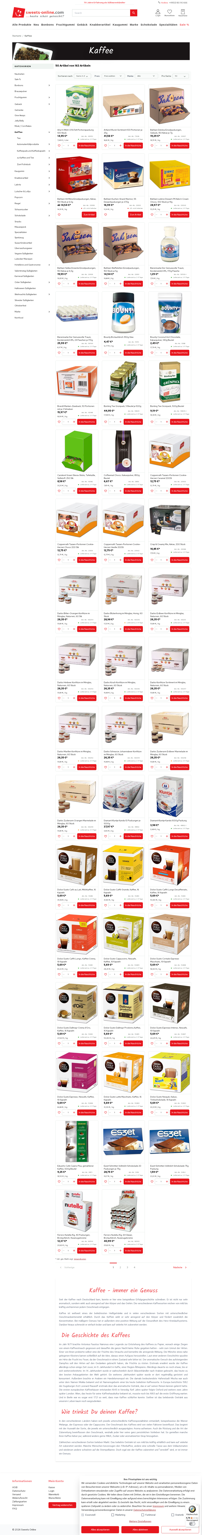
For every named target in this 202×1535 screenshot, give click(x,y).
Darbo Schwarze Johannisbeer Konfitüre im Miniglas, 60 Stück (123, 753)
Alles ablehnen (140, 1529)
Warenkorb (54, 1494)
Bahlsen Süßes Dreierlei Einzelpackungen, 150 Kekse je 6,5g (76, 269)
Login (51, 1490)
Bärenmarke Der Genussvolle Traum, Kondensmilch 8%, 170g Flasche (167, 269)
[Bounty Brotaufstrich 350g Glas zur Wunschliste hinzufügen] (105, 353)
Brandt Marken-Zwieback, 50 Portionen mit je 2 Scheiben (75, 407)
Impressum (158, 1506)
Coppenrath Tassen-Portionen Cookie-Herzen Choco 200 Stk (75, 546)
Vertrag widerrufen (62, 1505)
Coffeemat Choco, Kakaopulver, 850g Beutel (122, 476)
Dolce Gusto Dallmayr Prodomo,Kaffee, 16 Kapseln (122, 1029)
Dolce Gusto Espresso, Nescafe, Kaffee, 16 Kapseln (75, 1098)
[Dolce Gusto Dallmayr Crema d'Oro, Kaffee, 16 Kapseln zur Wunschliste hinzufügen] (59, 1043)
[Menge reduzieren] (64, 145)
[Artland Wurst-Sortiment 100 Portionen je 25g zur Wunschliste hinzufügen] (105, 145)
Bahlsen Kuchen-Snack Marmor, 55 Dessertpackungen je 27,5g (120, 200)
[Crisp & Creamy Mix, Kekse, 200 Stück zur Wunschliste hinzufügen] (152, 560)
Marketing (120, 1514)
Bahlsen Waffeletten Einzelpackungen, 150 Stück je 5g (122, 269)
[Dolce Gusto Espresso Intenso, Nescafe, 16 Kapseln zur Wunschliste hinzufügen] (152, 1043)
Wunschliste (55, 1498)
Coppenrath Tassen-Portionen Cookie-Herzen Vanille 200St (122, 546)
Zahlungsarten (19, 1501)
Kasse (52, 1487)
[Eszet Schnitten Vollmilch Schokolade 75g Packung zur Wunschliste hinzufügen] (152, 1181)
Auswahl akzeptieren (180, 1529)
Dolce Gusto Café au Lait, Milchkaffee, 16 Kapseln (76, 891)
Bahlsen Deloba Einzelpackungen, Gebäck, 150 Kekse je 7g (166, 131)
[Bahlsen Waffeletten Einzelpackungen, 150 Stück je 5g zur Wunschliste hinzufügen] (105, 283)
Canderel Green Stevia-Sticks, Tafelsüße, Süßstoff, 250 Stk (76, 476)
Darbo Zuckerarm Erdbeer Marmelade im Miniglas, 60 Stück (169, 753)
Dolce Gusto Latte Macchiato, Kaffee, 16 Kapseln (123, 1098)
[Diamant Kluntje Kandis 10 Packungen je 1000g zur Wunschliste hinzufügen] (105, 836)
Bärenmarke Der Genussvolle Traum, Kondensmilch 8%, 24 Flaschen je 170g (75, 338)
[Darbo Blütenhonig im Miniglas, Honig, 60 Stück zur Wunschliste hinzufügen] (105, 629)
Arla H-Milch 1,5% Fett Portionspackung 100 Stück (75, 131)
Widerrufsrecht (20, 1498)
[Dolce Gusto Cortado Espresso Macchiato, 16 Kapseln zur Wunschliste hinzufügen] (152, 974)
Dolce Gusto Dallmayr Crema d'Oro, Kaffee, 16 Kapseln (74, 1029)
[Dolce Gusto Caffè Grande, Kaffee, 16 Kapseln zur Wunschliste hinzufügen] (105, 905)
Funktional (150, 1514)
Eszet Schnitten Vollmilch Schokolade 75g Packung (169, 1167)
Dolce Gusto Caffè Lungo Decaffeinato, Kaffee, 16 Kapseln (169, 891)
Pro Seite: (166, 76)
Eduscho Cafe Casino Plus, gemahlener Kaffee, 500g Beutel (75, 1167)
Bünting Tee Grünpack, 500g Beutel (167, 406)
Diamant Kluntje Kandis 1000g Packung (168, 820)
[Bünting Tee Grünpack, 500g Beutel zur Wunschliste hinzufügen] (152, 422)
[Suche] (133, 12)
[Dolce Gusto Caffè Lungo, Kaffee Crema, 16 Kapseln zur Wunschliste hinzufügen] (59, 974)
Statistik (179, 1514)
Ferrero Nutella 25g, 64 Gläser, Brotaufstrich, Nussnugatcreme (118, 1236)
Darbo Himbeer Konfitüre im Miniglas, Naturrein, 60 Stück (74, 684)
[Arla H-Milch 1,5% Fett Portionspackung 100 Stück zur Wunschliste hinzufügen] (59, 145)
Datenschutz (18, 1490)
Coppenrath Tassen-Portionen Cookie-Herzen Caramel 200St (168, 476)
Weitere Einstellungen (140, 1521)
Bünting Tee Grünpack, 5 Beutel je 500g (122, 406)
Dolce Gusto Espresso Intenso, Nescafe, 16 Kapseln (168, 1029)
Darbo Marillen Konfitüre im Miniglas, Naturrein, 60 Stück (74, 753)
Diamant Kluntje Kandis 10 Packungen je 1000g (122, 822)
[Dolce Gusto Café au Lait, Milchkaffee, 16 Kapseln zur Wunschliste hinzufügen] (59, 905)
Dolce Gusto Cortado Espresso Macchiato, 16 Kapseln (164, 960)
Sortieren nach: (65, 76)
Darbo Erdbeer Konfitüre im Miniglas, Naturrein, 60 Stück (167, 615)
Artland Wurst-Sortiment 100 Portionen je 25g (123, 131)
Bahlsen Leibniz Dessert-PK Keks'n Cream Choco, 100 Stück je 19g (169, 200)
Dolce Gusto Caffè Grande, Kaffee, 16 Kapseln (121, 891)
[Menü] (197, 1505)
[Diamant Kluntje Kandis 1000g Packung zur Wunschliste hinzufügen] (152, 836)
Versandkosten (80, 1259)
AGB (14, 1487)
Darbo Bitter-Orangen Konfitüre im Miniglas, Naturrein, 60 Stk (73, 615)
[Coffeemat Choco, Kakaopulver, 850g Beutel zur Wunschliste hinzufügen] (105, 491)
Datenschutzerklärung (144, 1509)
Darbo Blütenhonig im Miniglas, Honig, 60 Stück (123, 615)
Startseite (16, 35)
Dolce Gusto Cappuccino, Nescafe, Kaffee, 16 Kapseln (120, 960)
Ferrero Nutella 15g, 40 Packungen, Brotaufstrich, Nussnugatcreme (73, 1236)
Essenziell (90, 1514)
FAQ (14, 1508)
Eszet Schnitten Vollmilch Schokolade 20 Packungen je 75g (122, 1167)
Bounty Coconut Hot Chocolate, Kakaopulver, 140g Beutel (165, 338)
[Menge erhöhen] (74, 145)
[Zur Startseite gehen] (38, 13)
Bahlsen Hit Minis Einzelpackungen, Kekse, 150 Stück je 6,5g (76, 200)
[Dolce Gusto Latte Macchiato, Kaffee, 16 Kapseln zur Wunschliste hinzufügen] (105, 1112)
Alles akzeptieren (100, 1529)
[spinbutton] (69, 145)
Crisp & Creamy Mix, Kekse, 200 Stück (167, 544)
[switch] (192, 1524)
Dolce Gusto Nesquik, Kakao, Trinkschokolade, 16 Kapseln (163, 1098)
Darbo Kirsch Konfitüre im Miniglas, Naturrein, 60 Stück (120, 684)
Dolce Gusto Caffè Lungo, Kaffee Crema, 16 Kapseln (76, 960)
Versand (16, 1494)
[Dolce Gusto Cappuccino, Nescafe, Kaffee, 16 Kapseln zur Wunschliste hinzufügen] (105, 974)
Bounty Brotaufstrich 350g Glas (118, 337)
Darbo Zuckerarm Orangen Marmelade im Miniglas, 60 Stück (76, 822)
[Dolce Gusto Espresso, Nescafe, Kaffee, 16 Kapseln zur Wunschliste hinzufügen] (59, 1112)
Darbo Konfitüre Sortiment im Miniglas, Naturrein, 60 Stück (168, 684)
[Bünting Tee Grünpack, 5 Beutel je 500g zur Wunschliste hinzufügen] (105, 422)
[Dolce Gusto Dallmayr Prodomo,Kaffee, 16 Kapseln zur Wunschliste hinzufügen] (105, 1043)
